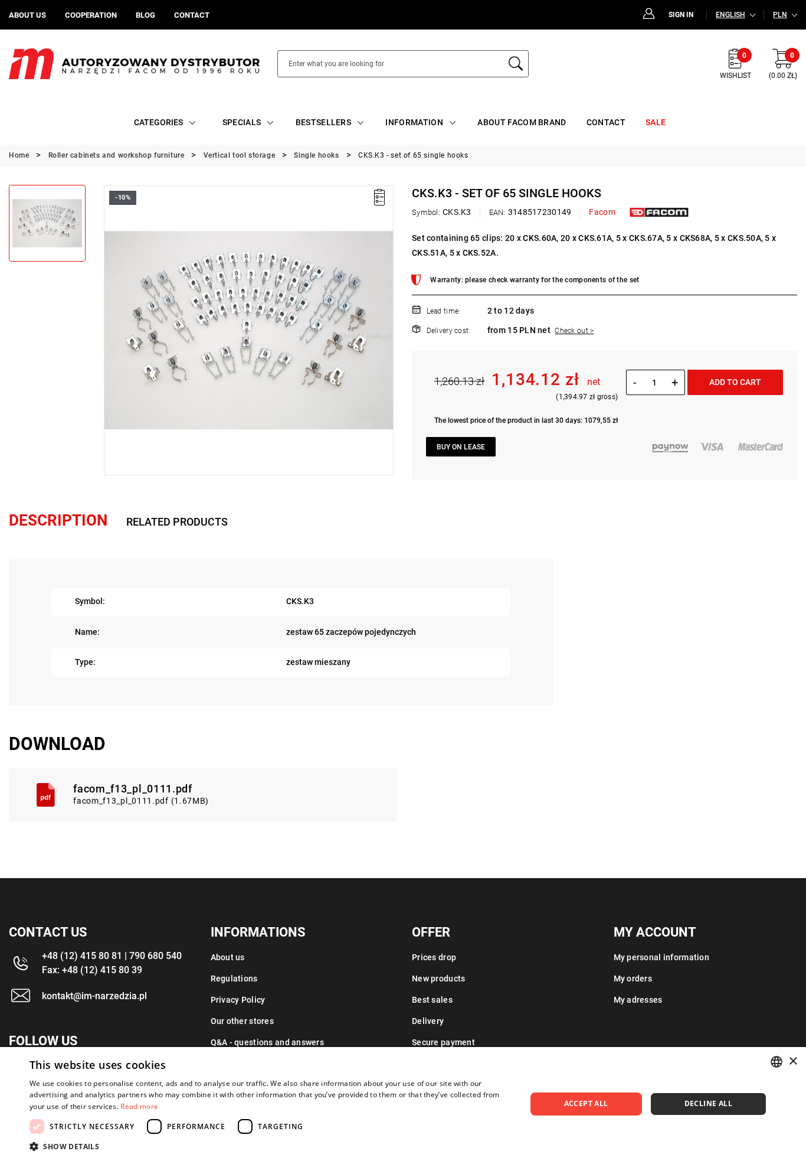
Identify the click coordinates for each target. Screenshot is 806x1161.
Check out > (574, 331)
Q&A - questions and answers (268, 1042)
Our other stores (242, 1021)
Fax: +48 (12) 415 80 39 (92, 970)
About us (228, 957)
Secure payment (443, 1042)
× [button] (792, 1061)
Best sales (432, 1000)
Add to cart (735, 382)
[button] (112, 330)
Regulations (234, 978)
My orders (633, 978)
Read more (139, 1106)
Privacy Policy (238, 1000)
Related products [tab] (177, 522)
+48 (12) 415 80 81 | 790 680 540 (112, 955)
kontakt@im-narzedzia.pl (94, 996)
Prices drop (434, 957)
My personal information (661, 957)
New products (438, 978)
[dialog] (403, 1104)
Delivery (428, 1021)
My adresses (638, 1000)
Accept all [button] (586, 1103)
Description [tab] (58, 520)
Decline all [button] (708, 1103)
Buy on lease (461, 447)
